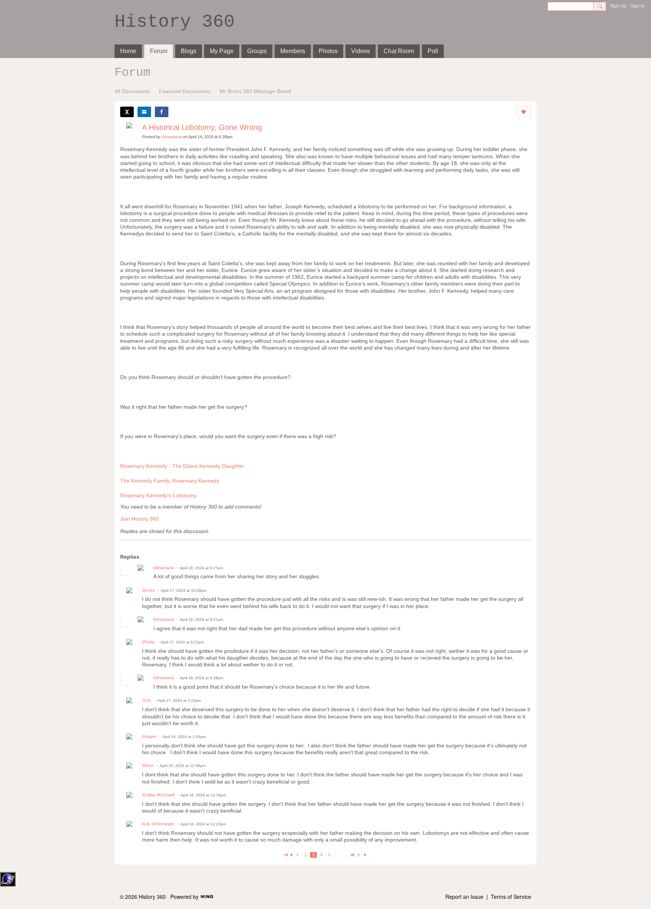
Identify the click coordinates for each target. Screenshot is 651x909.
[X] (127, 112)
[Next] (365, 854)
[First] (286, 854)
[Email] (144, 112)
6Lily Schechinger (158, 824)
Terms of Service (511, 896)
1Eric (146, 700)
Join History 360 (139, 519)
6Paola (148, 642)
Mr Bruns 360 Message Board (255, 91)
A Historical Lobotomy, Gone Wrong (202, 127)
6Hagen (149, 736)
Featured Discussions (185, 91)
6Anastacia (172, 136)
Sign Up (618, 6)
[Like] (524, 112)
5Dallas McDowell (158, 795)
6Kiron (148, 765)
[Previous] (291, 854)
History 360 (175, 22)
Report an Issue (464, 896)
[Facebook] (161, 112)
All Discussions (132, 91)
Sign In (637, 6)
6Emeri (148, 590)
